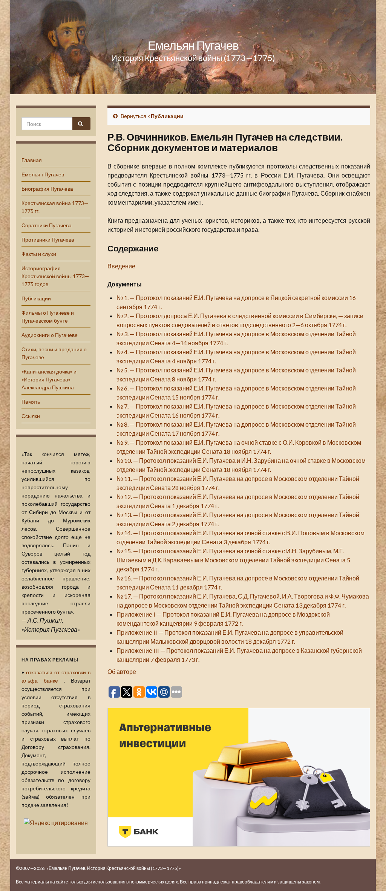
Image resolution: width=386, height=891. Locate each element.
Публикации (36, 298)
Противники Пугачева (47, 239)
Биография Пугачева (47, 188)
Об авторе (121, 671)
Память (30, 401)
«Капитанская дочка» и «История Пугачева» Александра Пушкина (49, 379)
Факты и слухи (38, 254)
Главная (31, 160)
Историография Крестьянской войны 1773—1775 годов (55, 276)
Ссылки (30, 416)
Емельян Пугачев (193, 45)
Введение (121, 265)
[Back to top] (369, 874)
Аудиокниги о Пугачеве (49, 335)
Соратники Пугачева (46, 225)
